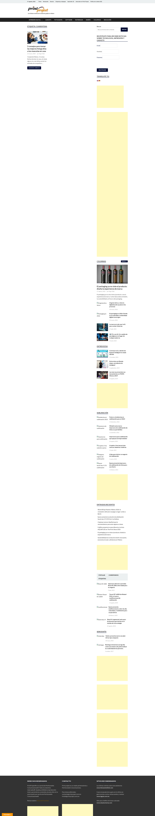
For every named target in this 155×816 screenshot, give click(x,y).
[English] (97, 80)
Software (68, 20)
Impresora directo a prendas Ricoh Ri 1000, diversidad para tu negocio (117, 590)
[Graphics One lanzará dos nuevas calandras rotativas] (102, 450)
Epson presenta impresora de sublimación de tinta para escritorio (118, 469)
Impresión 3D (70, 1)
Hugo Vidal (42, 53)
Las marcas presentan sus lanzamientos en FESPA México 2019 (117, 378)
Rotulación (45, 1)
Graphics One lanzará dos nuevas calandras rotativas (117, 451)
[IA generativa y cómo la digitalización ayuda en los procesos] (102, 308)
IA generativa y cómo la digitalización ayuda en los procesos (117, 309)
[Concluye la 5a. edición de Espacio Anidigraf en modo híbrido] (102, 355)
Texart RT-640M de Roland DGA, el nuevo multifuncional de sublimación (117, 601)
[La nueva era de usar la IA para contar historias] (102, 329)
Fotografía (58, 20)
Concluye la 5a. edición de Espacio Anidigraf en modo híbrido (117, 357)
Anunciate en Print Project (82, 1)
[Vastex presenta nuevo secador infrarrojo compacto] (100, 641)
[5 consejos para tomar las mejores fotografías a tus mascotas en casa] (37, 37)
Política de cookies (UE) (96, 1)
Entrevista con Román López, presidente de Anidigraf (116, 368)
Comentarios (113, 580)
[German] (99, 80)
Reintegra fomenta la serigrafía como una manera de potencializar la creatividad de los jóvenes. (116, 651)
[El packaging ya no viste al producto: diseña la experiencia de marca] (112, 270)
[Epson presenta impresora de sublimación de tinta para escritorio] (102, 468)
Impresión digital (35, 20)
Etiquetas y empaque (61, 1)
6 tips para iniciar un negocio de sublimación (118, 460)
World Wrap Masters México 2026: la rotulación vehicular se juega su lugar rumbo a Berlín (112, 516)
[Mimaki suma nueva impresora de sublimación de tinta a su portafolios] (102, 431)
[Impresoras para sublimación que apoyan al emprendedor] (102, 441)
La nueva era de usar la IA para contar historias (117, 330)
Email (98, 45)
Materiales (79, 20)
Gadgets (48, 20)
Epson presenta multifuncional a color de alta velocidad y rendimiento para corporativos (118, 614)
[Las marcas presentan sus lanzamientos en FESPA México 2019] (102, 377)
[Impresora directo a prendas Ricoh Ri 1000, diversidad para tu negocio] (102, 588)
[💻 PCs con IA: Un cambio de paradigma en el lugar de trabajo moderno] (102, 339)
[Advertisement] (110, 101)
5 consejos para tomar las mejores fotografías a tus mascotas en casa (36, 48)
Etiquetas (102, 583)
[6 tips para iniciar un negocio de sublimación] (102, 459)
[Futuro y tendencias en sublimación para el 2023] (102, 422)
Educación (107, 20)
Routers (52, 1)
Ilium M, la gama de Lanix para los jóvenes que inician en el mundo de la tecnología (116, 626)
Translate (108, 85)
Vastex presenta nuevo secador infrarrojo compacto (115, 641)
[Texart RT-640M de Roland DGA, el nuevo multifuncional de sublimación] (102, 599)
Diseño (88, 20)
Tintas (39, 1)
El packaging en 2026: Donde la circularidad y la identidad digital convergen (118, 320)
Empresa (99, 57)
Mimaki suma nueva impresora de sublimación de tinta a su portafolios (118, 432)
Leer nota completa (33, 67)
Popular (102, 580)
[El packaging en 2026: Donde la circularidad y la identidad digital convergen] (102, 318)
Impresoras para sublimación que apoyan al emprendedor (118, 442)
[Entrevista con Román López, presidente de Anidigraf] (102, 366)
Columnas (97, 20)
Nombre (99, 51)
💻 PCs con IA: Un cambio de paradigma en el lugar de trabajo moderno (118, 341)
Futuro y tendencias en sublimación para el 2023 (117, 422)
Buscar (99, 26)
